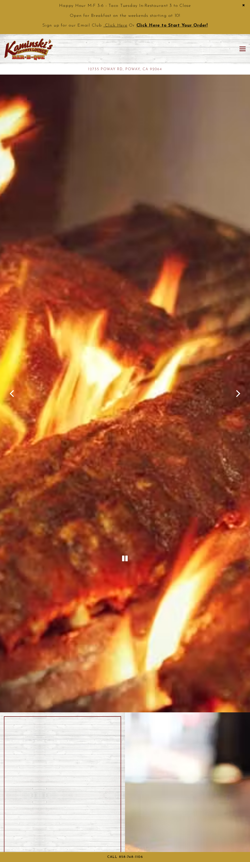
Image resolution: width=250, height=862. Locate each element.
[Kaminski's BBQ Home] (28, 49)
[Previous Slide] (12, 393)
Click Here (115, 25)
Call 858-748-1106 (125, 857)
